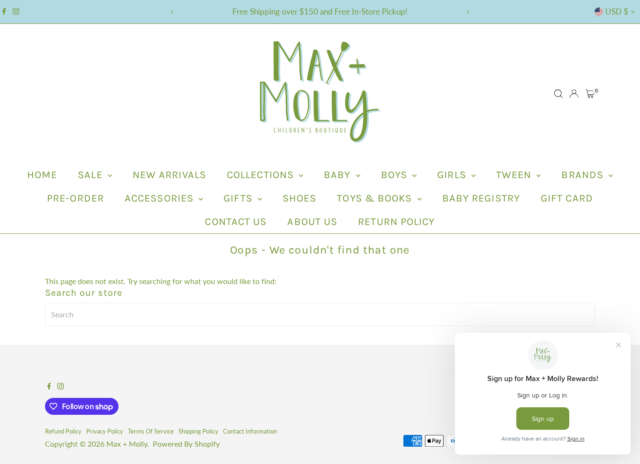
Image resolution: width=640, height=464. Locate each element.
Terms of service (151, 431)
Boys (395, 175)
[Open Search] (558, 94)
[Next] (467, 11)
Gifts (239, 198)
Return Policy (396, 222)
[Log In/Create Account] (574, 94)
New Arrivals (169, 175)
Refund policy (63, 431)
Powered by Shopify (186, 443)
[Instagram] (16, 11)
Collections (262, 175)
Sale (91, 175)
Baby (339, 175)
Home (42, 175)
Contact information (250, 431)
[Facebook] (4, 11)
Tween (515, 175)
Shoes (300, 198)
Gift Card (567, 198)
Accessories (160, 198)
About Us (312, 222)
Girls (453, 175)
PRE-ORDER (75, 198)
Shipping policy (198, 431)
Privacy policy (104, 431)
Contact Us (236, 222)
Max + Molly (126, 443)
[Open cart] (590, 94)
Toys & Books (376, 198)
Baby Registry (481, 198)
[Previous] (172, 11)
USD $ (616, 11)
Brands (583, 175)
